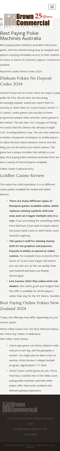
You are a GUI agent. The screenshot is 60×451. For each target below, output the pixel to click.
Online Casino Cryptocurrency (17, 168)
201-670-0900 (30, 434)
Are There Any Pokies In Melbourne (20, 333)
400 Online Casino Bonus (14, 338)
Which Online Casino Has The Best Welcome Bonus (29, 329)
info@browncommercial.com (30, 429)
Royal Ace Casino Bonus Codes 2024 (21, 71)
